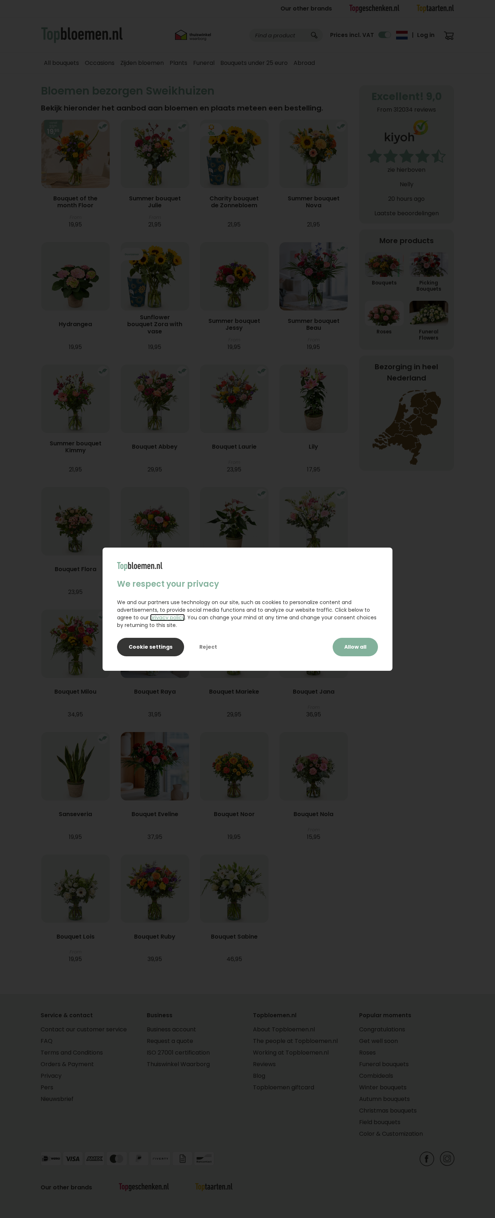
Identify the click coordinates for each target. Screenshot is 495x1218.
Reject (208, 646)
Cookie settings (150, 646)
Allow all (355, 646)
